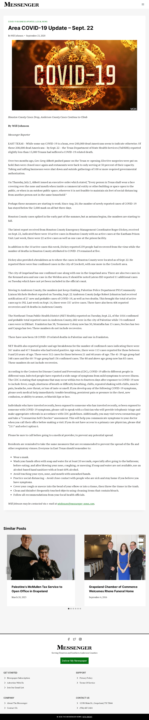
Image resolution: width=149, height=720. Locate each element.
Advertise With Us (15, 682)
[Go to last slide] (8, 570)
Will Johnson (17, 35)
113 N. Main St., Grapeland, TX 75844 (96, 703)
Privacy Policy (86, 678)
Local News (41, 22)
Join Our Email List (15, 687)
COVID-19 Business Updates (21, 22)
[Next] (140, 570)
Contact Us (12, 707)
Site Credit (87, 717)
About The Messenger (17, 703)
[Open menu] (143, 4)
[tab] (68, 608)
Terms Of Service (87, 682)
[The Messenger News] (21, 4)
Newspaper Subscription (18, 678)
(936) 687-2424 (86, 707)
